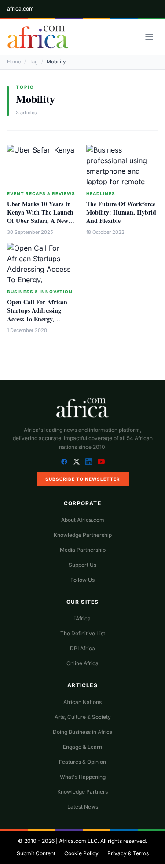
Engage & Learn (82, 747)
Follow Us (82, 579)
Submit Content (36, 853)
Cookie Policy (81, 853)
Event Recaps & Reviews (41, 193)
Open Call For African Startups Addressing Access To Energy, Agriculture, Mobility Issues (37, 318)
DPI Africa (82, 648)
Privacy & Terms (128, 853)
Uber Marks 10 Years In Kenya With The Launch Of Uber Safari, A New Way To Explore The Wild (41, 216)
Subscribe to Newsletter (82, 478)
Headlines (100, 193)
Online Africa (82, 663)
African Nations (82, 702)
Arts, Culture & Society (83, 717)
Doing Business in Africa (83, 732)
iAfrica (82, 618)
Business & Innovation (40, 291)
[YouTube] (101, 461)
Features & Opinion (82, 761)
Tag (33, 61)
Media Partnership (83, 550)
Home (14, 61)
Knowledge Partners (82, 791)
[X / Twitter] (76, 461)
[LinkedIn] (88, 461)
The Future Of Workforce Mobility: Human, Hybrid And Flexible (121, 212)
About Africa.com (82, 520)
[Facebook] (64, 461)
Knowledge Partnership (83, 535)
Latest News (82, 806)
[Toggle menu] (149, 37)
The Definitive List (82, 633)
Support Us (82, 564)
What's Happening (83, 776)
